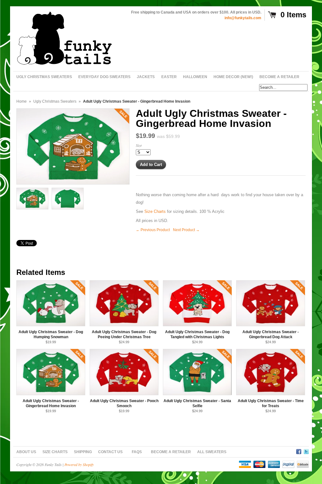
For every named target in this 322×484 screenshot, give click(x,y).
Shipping (83, 452)
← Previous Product (153, 230)
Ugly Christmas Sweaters (54, 101)
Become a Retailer (171, 452)
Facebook (298, 451)
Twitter (306, 451)
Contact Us (110, 452)
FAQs (137, 452)
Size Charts (155, 211)
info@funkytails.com (243, 18)
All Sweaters (211, 452)
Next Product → (186, 230)
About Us (26, 452)
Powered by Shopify (79, 464)
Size (139, 145)
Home (21, 101)
